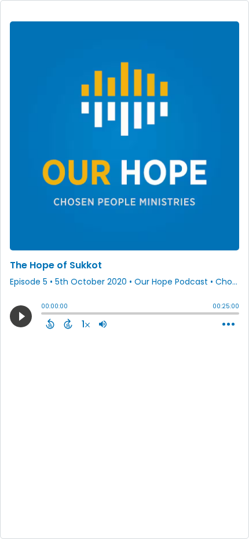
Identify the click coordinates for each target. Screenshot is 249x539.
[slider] (44, 314)
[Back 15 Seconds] (50, 324)
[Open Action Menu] (228, 324)
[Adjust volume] (102, 324)
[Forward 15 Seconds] (68, 324)
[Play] (21, 316)
